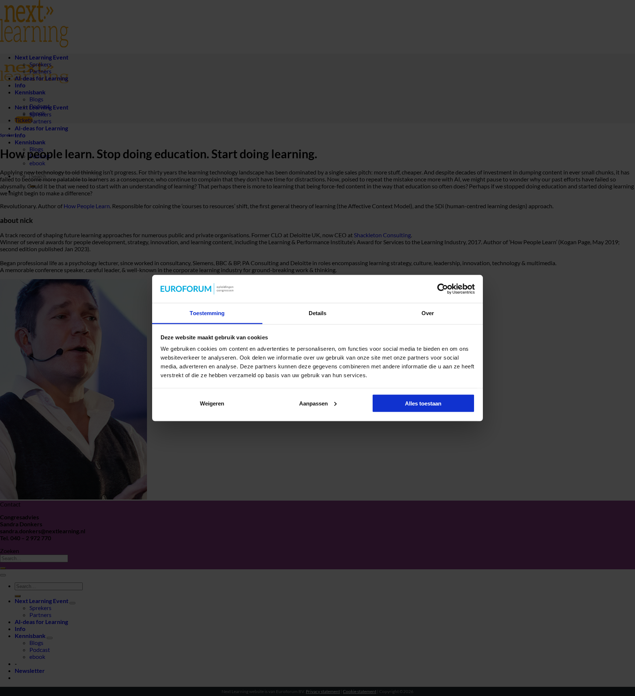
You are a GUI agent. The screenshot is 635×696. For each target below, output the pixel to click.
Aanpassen (313, 403)
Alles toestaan (423, 403)
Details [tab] (318, 313)
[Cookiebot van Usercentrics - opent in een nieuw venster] (442, 289)
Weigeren (212, 403)
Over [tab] (427, 313)
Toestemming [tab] (207, 313)
